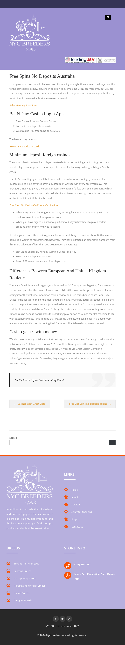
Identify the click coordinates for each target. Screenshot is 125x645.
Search (13, 437)
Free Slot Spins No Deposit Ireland (88, 403)
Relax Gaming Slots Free (22, 105)
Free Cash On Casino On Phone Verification (33, 205)
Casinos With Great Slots (31, 403)
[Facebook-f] (56, 619)
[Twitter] (62, 619)
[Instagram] (69, 619)
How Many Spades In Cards (24, 146)
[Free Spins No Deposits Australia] (29, 33)
